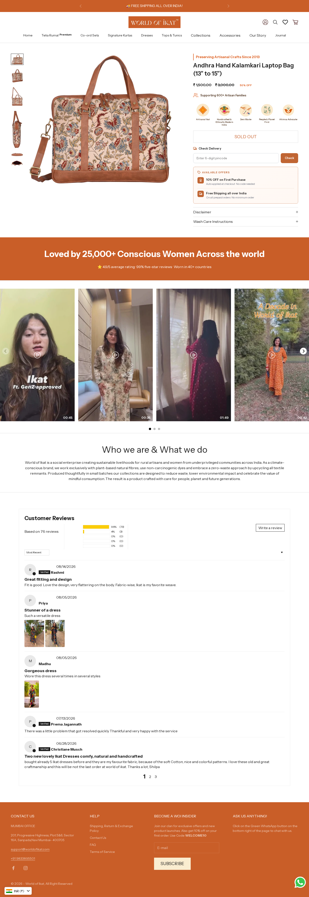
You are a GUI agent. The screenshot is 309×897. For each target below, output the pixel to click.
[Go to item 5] (17, 154)
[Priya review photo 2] (55, 633)
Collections (200, 35)
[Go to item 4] (17, 129)
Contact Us (98, 838)
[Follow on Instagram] (25, 868)
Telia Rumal (56, 35)
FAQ (93, 845)
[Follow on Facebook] (13, 868)
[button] (75, 527)
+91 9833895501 (23, 859)
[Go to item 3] (17, 96)
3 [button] (156, 776)
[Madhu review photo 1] (31, 694)
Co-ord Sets (90, 35)
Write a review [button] (270, 528)
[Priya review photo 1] (34, 633)
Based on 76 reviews (41, 531)
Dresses (147, 35)
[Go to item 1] (17, 59)
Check (289, 158)
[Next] (303, 351)
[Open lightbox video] (37, 355)
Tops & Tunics (172, 35)
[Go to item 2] (17, 76)
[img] (47, 566)
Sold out (246, 136)
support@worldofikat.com (30, 849)
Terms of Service (102, 852)
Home (28, 35)
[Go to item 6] (17, 163)
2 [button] (150, 776)
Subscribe (172, 863)
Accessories (229, 35)
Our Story (258, 35)
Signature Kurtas (120, 35)
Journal (280, 35)
